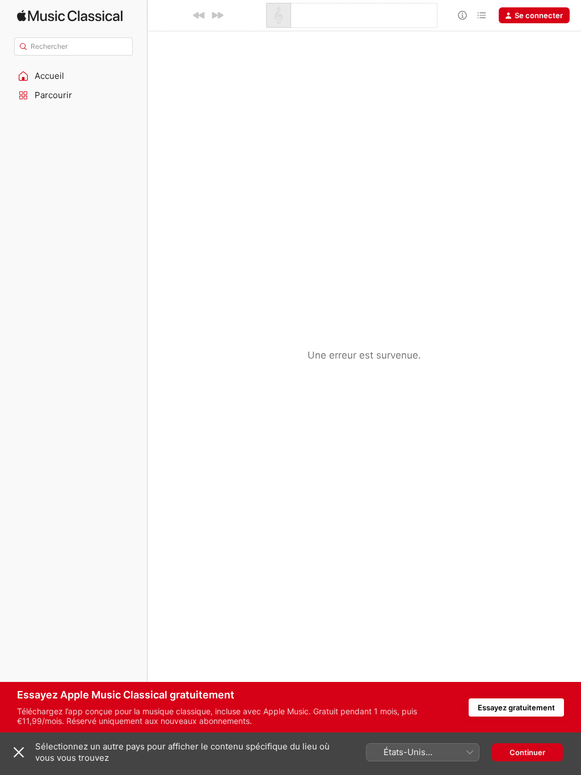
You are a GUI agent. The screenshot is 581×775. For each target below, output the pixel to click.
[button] (74, 76)
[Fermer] (19, 752)
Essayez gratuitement (516, 707)
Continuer (527, 752)
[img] (70, 15)
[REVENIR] (199, 15)
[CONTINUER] (217, 15)
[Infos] (462, 15)
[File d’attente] (482, 15)
